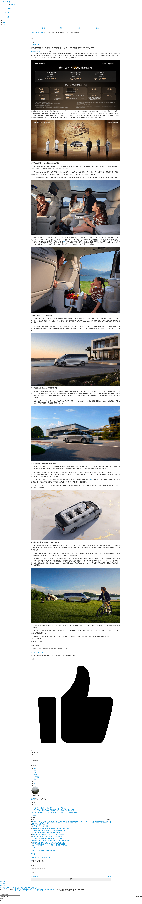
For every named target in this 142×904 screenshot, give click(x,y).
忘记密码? (108, 876)
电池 (89, 480)
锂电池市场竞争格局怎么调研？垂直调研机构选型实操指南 (49, 830)
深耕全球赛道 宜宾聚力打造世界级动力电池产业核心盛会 (48, 843)
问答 (35, 785)
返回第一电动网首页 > (37, 652)
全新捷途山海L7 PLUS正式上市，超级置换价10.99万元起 (48, 834)
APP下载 (13, 4)
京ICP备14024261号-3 (29, 890)
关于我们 (2, 888)
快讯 (61, 28)
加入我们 (20, 888)
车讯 (37, 32)
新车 (42, 32)
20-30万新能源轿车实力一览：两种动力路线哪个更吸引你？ (50, 845)
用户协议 (26, 888)
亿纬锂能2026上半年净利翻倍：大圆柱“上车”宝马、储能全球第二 (51, 828)
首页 (43, 28)
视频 (78, 28)
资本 (35, 783)
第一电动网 (18, 890)
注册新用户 (34, 876)
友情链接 (32, 888)
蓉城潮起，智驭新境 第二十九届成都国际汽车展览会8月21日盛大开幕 (52, 841)
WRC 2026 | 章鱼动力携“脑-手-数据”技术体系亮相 (47, 837)
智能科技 (36, 777)
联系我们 (2, 884)
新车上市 (36, 45)
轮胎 (64, 242)
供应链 (36, 775)
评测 (35, 773)
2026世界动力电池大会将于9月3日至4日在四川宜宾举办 (48, 839)
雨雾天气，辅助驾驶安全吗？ (40, 824)
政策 (35, 779)
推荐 (35, 768)
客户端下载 (9, 888)
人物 (35, 781)
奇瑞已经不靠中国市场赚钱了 (40, 826)
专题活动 (97, 28)
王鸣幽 (35, 51)
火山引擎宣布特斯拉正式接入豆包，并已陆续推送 (46, 832)
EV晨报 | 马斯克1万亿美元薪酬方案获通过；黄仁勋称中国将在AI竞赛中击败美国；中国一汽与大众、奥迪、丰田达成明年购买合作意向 (71, 822)
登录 (71, 879)
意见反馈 (2, 886)
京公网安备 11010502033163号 (46, 890)
